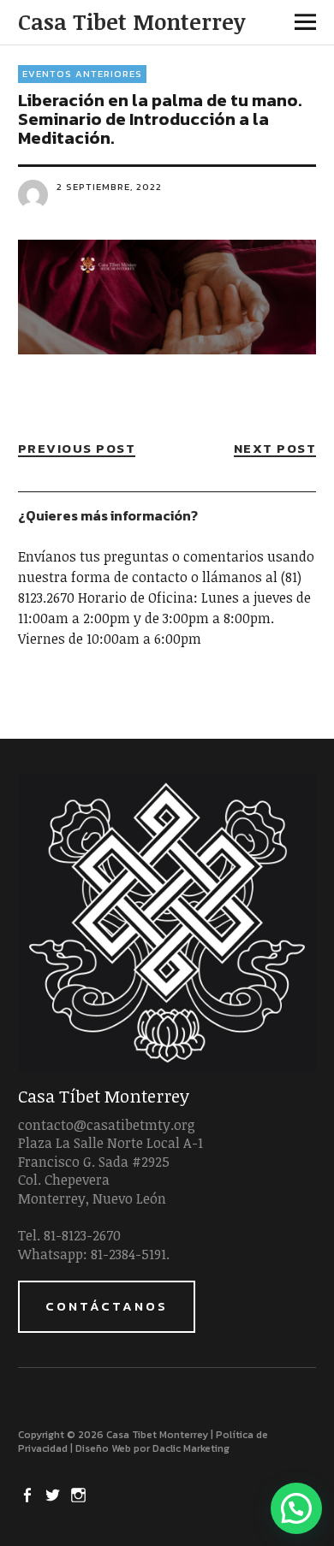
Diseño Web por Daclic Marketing (152, 1448)
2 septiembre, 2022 (109, 186)
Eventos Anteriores (82, 73)
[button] (296, 1508)
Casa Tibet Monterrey (131, 21)
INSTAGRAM (80, 1494)
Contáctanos (106, 1306)
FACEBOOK (29, 1494)
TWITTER (55, 1494)
